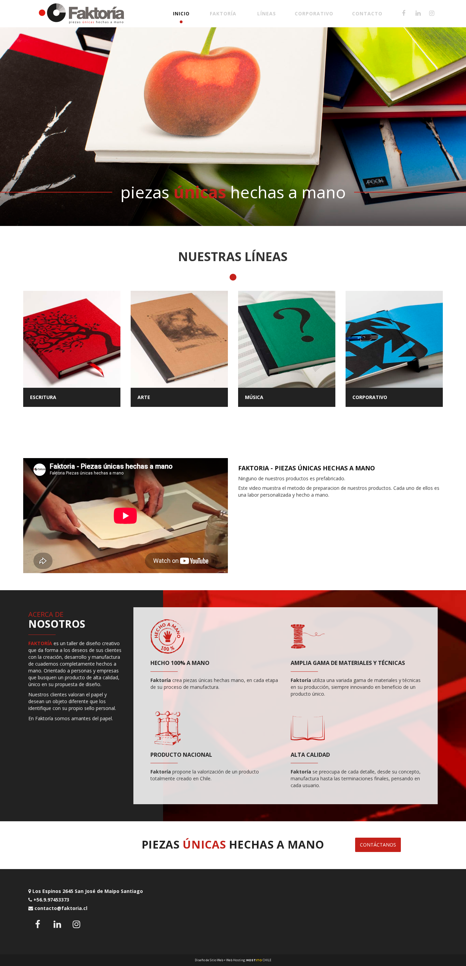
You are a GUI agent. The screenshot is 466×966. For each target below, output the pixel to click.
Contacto (367, 13)
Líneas (266, 13)
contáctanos (378, 844)
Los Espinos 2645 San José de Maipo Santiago (87, 891)
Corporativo (314, 13)
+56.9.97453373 (50, 899)
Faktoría (223, 13)
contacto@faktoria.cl (60, 908)
